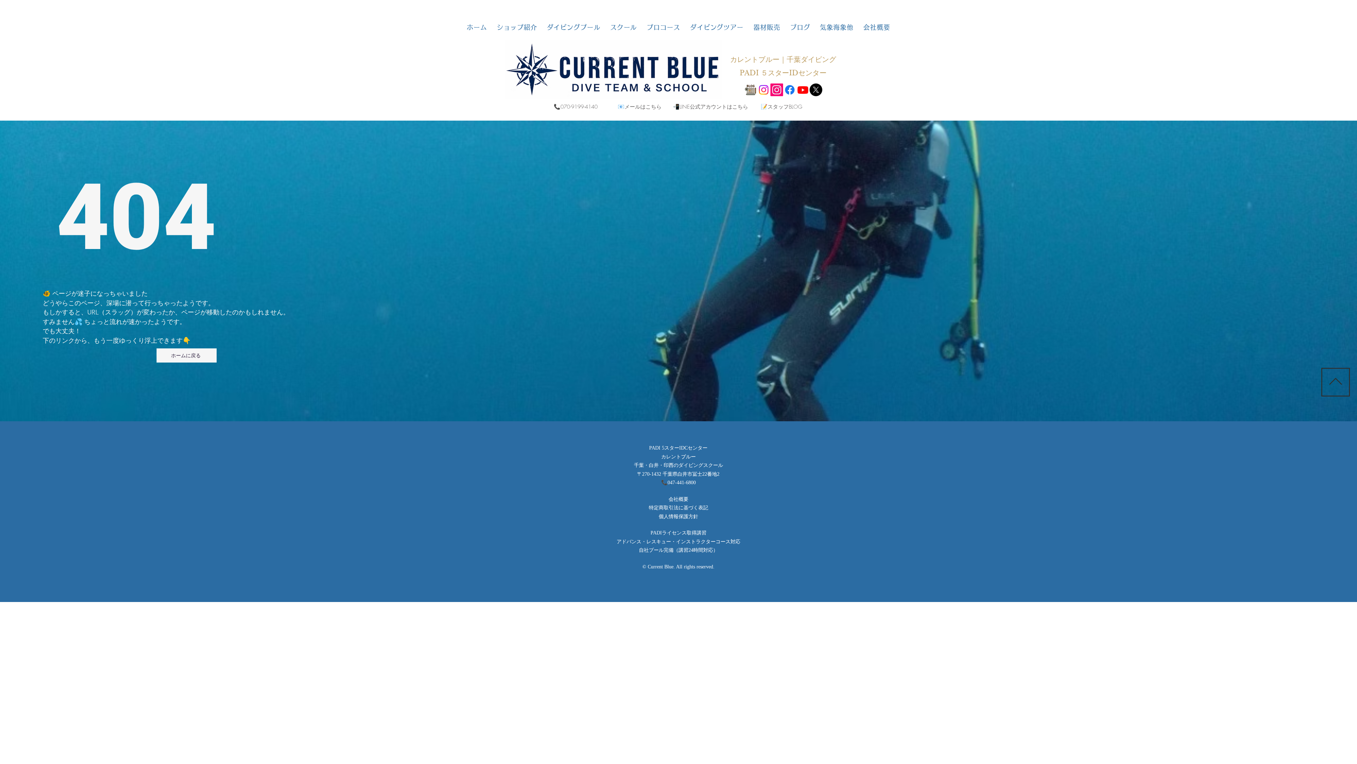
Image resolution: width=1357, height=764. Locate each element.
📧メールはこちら (640, 106)
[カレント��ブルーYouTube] (803, 89)
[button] (516, 27)
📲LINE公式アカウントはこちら (710, 106)
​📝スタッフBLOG (781, 106)
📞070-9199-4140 (576, 106)
